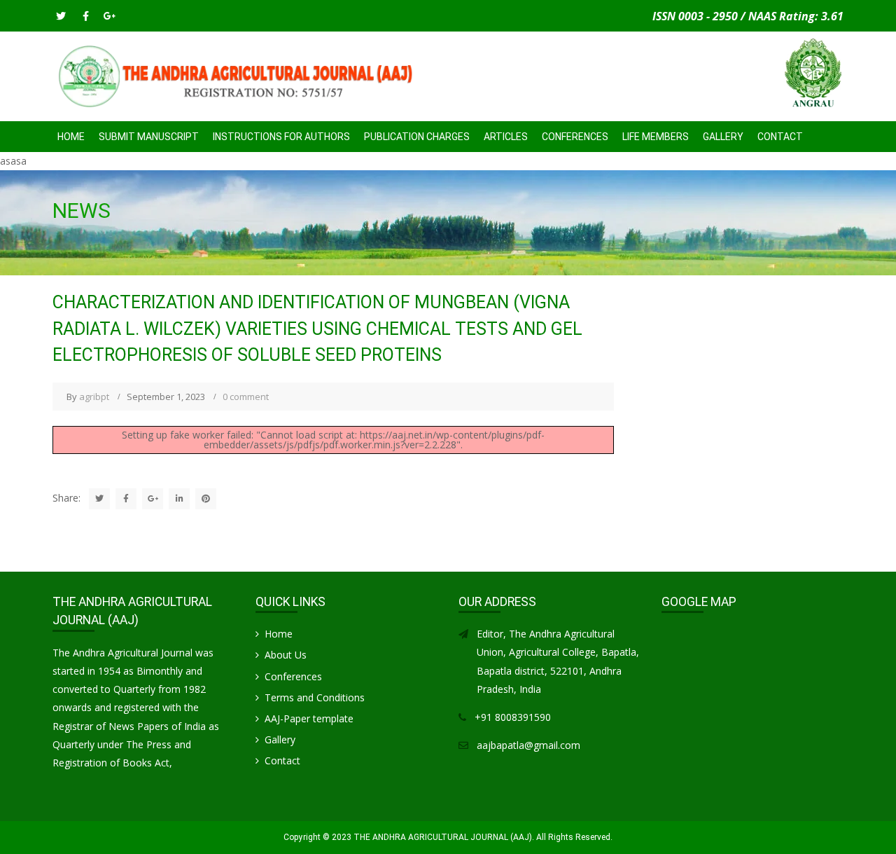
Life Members (655, 136)
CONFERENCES (575, 136)
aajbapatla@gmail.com (528, 745)
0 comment (246, 396)
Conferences (293, 676)
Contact (780, 136)
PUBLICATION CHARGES (417, 136)
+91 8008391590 (513, 717)
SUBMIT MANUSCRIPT (149, 136)
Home (71, 136)
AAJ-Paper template (309, 718)
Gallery (723, 136)
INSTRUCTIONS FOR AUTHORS (281, 136)
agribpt (94, 396)
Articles (506, 136)
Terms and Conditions (315, 697)
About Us (286, 654)
